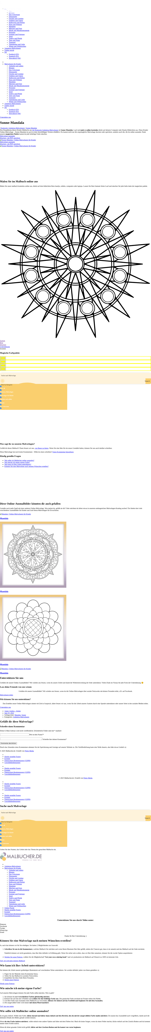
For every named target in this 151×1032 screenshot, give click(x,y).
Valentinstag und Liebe (17, 44)
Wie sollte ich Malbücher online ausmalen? (19, 460)
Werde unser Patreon (11, 980)
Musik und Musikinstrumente (19, 30)
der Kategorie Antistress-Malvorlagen (45, 130)
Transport (12, 42)
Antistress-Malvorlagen (12, 48)
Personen (12, 32)
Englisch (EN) (14, 54)
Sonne (24, 715)
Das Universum (14, 70)
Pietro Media (29, 751)
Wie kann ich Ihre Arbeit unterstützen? (17, 464)
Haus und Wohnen (15, 24)
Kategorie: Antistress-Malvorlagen (13, 128)
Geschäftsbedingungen (12, 763)
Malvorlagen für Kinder (12, 64)
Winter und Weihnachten (17, 46)
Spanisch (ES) (14, 56)
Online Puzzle (9, 908)
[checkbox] (11, 387)
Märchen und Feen (15, 28)
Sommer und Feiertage (17, 34)
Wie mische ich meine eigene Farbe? (17, 462)
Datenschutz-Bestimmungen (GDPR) (17, 761)
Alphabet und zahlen (16, 66)
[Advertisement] (66, 162)
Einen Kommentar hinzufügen (63, 452)
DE (5, 52)
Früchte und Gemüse (16, 18)
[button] (75, 924)
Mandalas (12, 26)
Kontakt (7, 759)
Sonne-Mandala (31, 128)
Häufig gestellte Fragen (12, 757)
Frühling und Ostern (16, 20)
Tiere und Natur (14, 40)
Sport (11, 36)
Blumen (11, 68)
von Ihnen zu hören (41, 448)
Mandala (4, 518)
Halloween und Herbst (17, 22)
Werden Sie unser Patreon (13, 957)
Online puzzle (9, 50)
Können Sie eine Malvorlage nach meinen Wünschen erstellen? (26, 466)
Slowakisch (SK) (15, 58)
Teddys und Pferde (15, 38)
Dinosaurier (13, 17)
